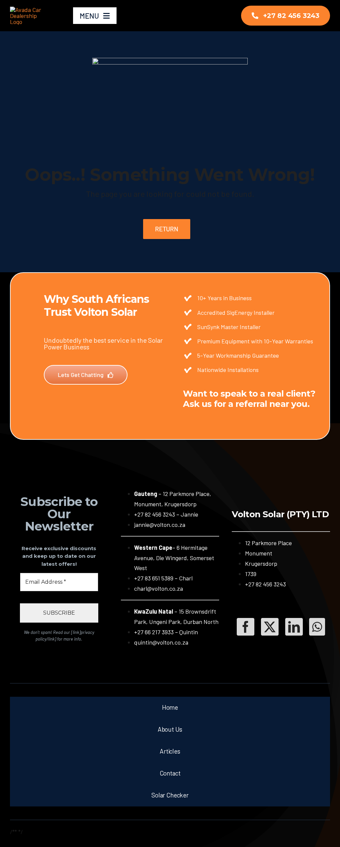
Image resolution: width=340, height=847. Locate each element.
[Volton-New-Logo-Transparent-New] (29, 9)
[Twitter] (269, 626)
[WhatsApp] (317, 626)
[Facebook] (245, 626)
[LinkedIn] (294, 626)
